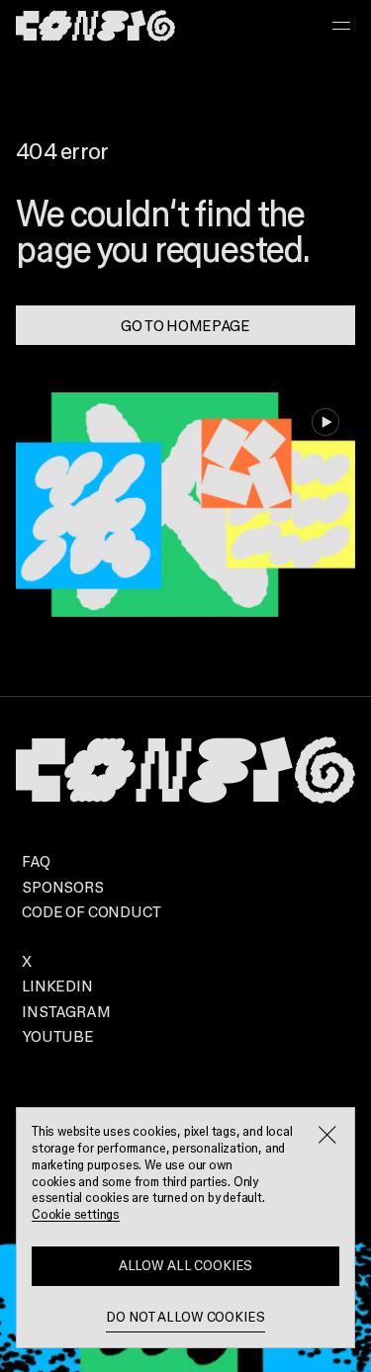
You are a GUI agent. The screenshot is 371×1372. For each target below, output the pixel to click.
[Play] (325, 422)
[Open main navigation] (341, 26)
